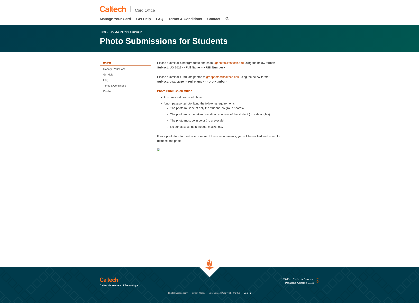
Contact (213, 19)
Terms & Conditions (185, 19)
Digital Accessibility (178, 293)
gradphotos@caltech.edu (222, 77)
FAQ (159, 19)
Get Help (143, 19)
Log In (247, 293)
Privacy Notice (198, 293)
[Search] (227, 18)
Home (103, 31)
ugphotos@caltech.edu (229, 63)
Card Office (145, 10)
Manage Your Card (115, 19)
